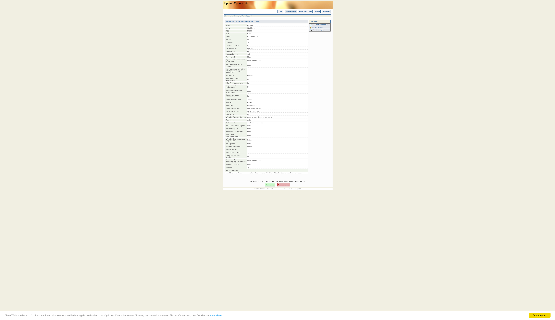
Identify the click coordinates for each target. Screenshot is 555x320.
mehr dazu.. (216, 315)
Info (295, 189)
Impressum (278, 189)
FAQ (299, 189)
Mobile (317, 11)
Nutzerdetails (317, 27)
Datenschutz (288, 189)
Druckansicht (318, 30)
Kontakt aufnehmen (320, 25)
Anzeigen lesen (290, 11)
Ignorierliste (283, 185)
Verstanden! (539, 315)
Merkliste (270, 185)
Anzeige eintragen (305, 11)
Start (280, 11)
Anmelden (326, 11)
